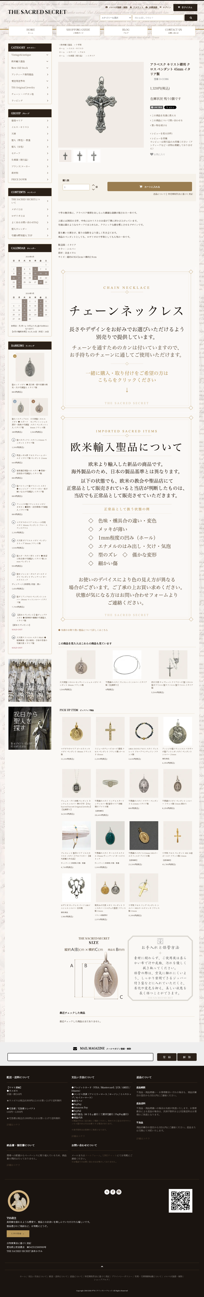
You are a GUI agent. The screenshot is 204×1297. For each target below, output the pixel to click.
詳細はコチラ (13, 1124)
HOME (30, 31)
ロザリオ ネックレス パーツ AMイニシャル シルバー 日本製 (76, 906)
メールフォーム (92, 1155)
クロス (82, 52)
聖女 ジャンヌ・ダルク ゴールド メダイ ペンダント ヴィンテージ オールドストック (32, 576)
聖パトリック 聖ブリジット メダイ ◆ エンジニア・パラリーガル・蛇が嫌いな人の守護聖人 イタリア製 (32, 488)
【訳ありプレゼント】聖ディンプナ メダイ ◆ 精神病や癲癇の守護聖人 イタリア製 (32, 617)
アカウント (138, 7)
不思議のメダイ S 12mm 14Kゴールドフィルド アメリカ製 (143, 854)
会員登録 (153, 7)
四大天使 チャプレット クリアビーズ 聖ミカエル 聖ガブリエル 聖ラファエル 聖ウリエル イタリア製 (172, 685)
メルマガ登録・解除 (118, 7)
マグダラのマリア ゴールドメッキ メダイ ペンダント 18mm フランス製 (76, 751)
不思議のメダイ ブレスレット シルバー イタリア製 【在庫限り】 (126, 683)
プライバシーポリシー (122, 1276)
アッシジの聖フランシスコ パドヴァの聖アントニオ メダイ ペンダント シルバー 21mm (177, 751)
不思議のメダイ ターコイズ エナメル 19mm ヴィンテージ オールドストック (110, 856)
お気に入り (159, 154)
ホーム (62, 48)
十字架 (78, 44)
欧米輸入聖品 (66, 44)
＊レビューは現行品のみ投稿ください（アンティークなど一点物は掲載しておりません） (171, 143)
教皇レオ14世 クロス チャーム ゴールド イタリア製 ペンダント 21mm (32, 456)
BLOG (125, 31)
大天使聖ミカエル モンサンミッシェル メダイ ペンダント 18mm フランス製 (80, 683)
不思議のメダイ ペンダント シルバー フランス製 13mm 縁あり (177, 802)
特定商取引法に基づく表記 (180, 193)
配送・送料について (58, 1276)
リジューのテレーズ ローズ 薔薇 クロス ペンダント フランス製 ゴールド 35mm (110, 751)
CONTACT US (173, 31)
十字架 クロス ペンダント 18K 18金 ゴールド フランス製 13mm (177, 854)
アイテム (187, 7)
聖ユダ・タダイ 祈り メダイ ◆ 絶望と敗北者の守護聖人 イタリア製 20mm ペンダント (32, 558)
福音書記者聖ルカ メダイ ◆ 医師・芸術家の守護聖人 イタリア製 (32, 472)
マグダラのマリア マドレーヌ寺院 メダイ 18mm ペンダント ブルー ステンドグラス (32, 525)
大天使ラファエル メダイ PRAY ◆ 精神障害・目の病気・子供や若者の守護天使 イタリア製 (32, 640)
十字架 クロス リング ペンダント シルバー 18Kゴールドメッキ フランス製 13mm (144, 908)
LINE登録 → (18, 1233)
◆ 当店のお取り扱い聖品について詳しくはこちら (83, 630)
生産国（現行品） (76, 55)
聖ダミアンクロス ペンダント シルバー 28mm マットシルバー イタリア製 (32, 599)
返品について (159, 193)
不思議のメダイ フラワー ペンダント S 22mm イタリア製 (143, 802)
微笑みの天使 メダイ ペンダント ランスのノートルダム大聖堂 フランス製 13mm (110, 908)
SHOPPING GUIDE (78, 31)
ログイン (167, 7)
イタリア (91, 55)
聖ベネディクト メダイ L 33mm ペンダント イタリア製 (32, 441)
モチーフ (72, 52)
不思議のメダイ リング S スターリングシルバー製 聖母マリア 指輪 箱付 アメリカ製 (109, 803)
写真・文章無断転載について (148, 1276)
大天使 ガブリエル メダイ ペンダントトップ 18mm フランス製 (32, 542)
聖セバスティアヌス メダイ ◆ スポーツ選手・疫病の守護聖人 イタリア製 (20, 423)
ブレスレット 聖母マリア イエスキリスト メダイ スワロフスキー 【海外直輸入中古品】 (76, 856)
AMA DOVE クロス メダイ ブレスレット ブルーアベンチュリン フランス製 (143, 751)
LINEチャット (110, 1155)
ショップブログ (101, 1279)
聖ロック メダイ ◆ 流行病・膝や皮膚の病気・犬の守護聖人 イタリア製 (30, 386)
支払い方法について (37, 1276)
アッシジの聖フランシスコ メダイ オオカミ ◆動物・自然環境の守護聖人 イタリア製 (32, 507)
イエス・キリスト (76, 48)
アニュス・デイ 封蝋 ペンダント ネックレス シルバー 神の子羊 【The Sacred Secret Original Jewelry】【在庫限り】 (76, 805)
